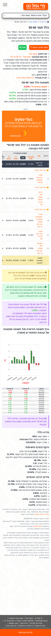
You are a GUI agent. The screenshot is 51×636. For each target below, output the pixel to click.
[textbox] (25, 15)
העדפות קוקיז (11, 626)
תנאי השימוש (13, 623)
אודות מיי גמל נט (36, 623)
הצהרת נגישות (40, 626)
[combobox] (25, 15)
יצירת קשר (24, 623)
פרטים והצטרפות (25, 632)
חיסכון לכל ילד (9, 621)
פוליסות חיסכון (28, 621)
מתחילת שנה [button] (30, 158)
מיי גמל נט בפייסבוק (25, 626)
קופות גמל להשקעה (16, 618)
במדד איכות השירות (41, 514)
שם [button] (39, 156)
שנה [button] (23, 158)
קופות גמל (33, 22)
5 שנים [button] (9, 158)
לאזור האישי (37, 526)
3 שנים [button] (16, 158)
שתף (23, 47)
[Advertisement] (25, 587)
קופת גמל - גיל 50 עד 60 (21, 57)
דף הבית (43, 22)
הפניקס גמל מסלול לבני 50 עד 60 (39, 248)
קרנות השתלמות (41, 621)
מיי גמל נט (38, 618)
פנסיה (19, 621)
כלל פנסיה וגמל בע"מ (25, 78)
